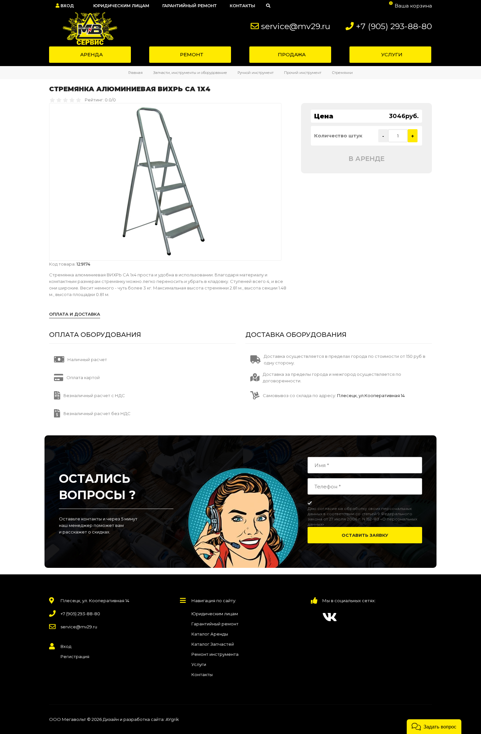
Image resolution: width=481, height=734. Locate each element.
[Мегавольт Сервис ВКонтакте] (329, 617)
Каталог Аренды (209, 634)
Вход (66, 5)
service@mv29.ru (295, 26)
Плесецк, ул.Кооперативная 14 (370, 395)
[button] (434, 726)
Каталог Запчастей (212, 644)
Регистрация (75, 656)
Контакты (202, 674)
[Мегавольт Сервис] (86, 28)
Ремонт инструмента (215, 654)
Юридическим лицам (214, 613)
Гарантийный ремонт (215, 623)
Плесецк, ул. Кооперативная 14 (95, 600)
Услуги (198, 664)
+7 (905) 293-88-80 (394, 26)
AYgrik (172, 719)
